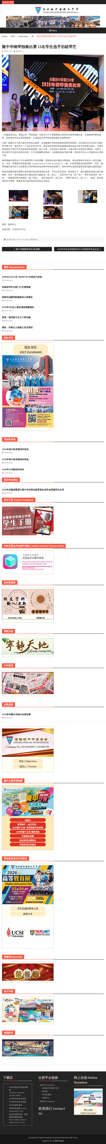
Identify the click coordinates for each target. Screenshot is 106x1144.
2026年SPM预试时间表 (13, 469)
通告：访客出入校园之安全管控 (17, 327)
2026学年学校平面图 (17, 1102)
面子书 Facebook (47, 1085)
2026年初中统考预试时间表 (15, 459)
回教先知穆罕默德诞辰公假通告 (17, 297)
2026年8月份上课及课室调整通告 (18, 307)
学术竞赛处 (47, 1094)
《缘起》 (28, 820)
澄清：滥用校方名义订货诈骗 (16, 317)
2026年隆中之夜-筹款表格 (28, 831)
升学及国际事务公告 (27, 908)
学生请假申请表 (15, 1105)
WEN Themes (59, 1141)
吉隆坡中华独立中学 (50, 1088)
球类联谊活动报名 (28, 844)
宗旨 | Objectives (28, 761)
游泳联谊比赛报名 (28, 840)
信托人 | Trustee (27, 766)
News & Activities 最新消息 (27, 239)
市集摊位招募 (28, 836)
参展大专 (27, 913)
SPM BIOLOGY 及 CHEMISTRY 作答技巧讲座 (22, 276)
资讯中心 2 (20, 51)
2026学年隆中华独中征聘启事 (16, 714)
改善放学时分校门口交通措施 (16, 287)
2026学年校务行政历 (17, 1098)
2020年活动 (10, 239)
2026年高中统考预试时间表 (15, 449)
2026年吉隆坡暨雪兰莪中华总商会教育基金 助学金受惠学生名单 (33, 489)
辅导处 (45, 1091)
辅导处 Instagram (47, 1101)
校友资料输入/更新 (15, 618)
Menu (54, 30)
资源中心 (46, 1098)
